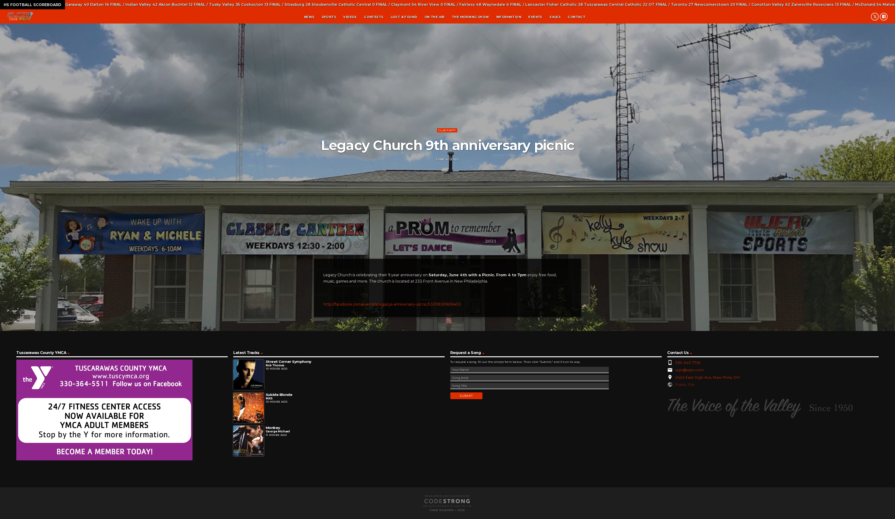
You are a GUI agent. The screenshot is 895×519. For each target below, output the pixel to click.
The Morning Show (470, 17)
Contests (373, 17)
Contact (576, 17)
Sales (555, 17)
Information (508, 17)
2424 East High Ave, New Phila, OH (707, 377)
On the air (434, 17)
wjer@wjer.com (689, 370)
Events (535, 17)
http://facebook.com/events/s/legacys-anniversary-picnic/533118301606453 (392, 304)
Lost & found (404, 17)
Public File (685, 384)
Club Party (447, 130)
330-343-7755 (688, 363)
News (309, 17)
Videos (350, 17)
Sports (329, 17)
